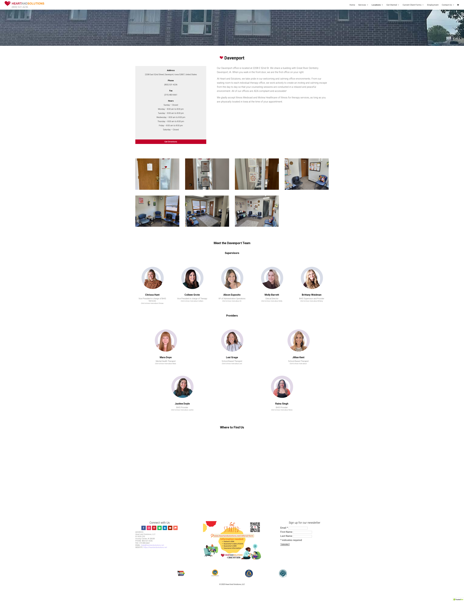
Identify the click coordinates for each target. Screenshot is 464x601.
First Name (286, 531)
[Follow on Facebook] (143, 528)
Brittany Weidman (311, 294)
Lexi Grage (232, 357)
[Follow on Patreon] (175, 528)
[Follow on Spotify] (159, 528)
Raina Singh (281, 403)
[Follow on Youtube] (170, 528)
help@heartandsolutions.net (152, 545)
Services (362, 5)
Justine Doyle (182, 403)
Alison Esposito (232, 294)
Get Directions (170, 142)
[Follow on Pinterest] (154, 528)
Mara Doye (166, 357)
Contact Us (447, 5)
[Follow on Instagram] (149, 528)
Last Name (286, 536)
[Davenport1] (157, 188)
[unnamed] (257, 188)
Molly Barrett (272, 294)
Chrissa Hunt (152, 294)
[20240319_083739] (257, 225)
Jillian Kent (298, 357)
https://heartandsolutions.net (155, 547)
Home (352, 5)
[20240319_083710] (157, 225)
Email (284, 527)
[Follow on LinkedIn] (165, 528)
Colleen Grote (192, 294)
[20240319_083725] (207, 225)
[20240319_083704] (307, 188)
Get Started (391, 5)
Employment (433, 5)
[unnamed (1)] (207, 188)
